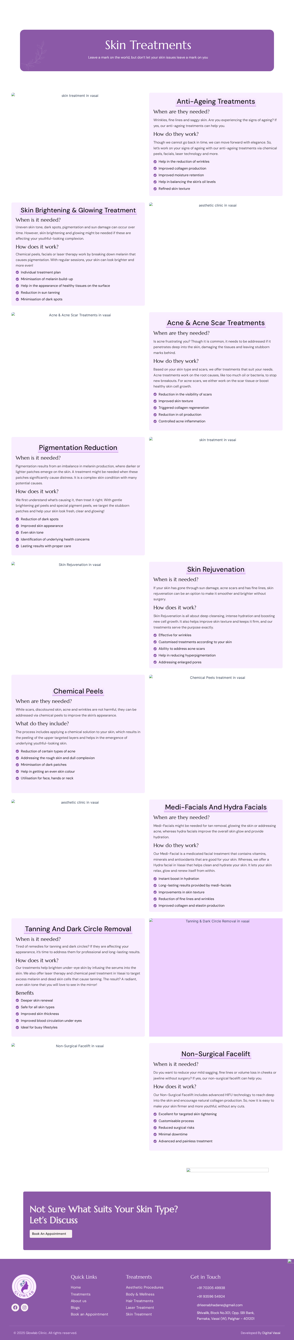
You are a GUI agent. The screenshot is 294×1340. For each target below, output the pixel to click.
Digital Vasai (271, 1333)
